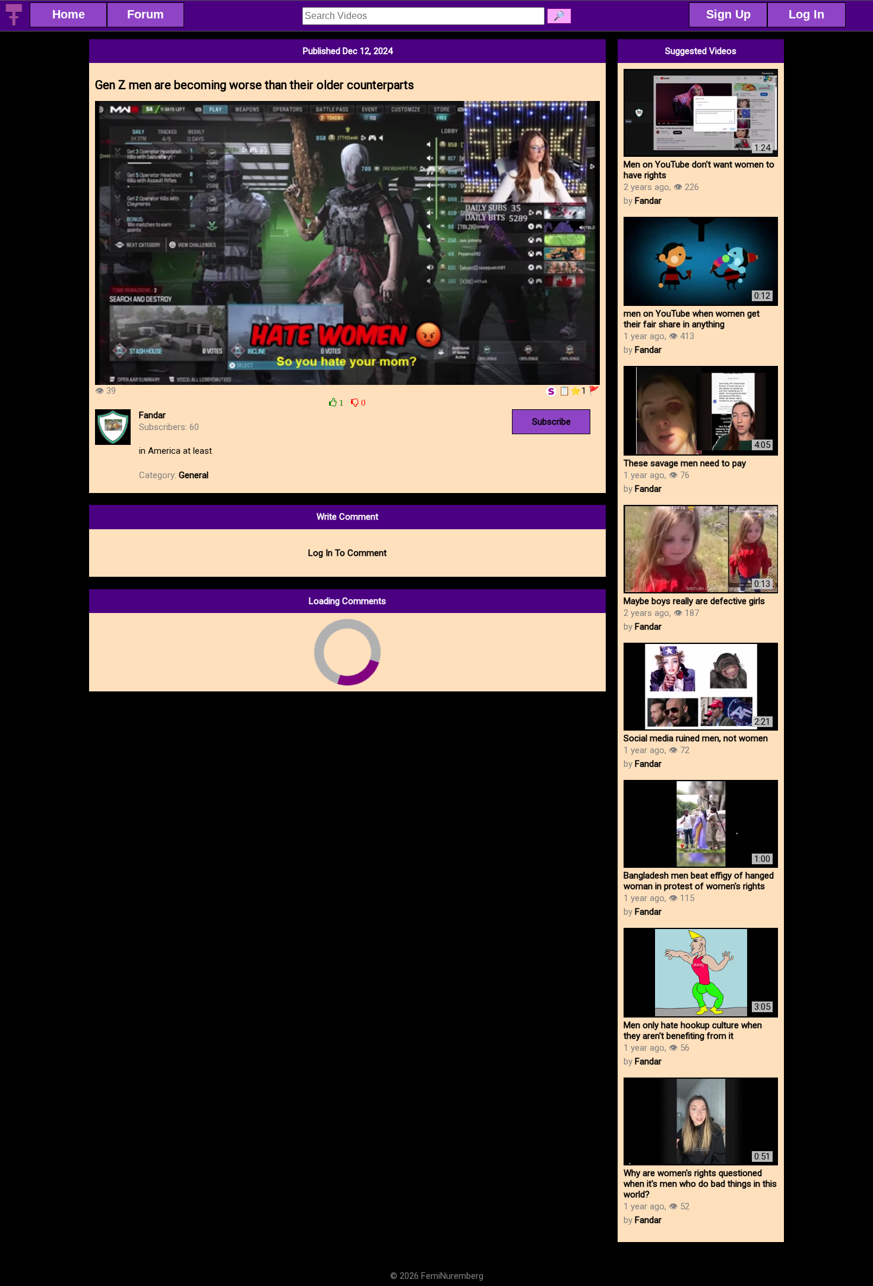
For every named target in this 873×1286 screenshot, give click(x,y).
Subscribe (551, 421)
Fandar (152, 415)
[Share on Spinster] (551, 391)
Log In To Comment (347, 553)
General (193, 475)
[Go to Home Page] (13, 24)
